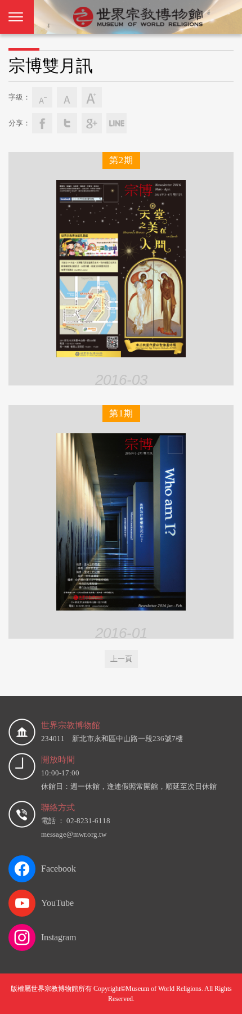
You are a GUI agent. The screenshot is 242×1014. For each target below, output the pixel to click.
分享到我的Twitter (67, 123)
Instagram (58, 937)
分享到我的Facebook (42, 123)
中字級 (67, 97)
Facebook (58, 868)
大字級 (92, 97)
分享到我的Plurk (116, 123)
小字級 (42, 97)
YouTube (57, 903)
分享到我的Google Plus (92, 123)
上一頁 (121, 658)
